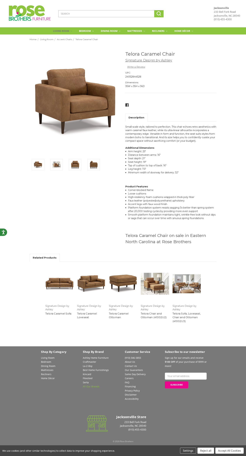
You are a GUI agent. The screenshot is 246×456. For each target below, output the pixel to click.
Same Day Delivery (135, 374)
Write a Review (136, 66)
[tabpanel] (59, 290)
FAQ (127, 382)
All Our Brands (91, 386)
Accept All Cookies (229, 450)
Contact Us (131, 366)
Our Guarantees (134, 370)
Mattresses (135, 30)
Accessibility (132, 398)
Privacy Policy (132, 390)
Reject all (205, 450)
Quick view (59, 284)
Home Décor (182, 30)
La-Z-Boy (87, 366)
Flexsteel (88, 378)
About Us (130, 361)
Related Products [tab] (45, 257)
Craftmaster (89, 361)
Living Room (61, 30)
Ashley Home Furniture (96, 357)
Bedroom (85, 30)
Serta (86, 382)
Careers (129, 378)
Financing (130, 386)
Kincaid (87, 374)
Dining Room (109, 30)
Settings (188, 450)
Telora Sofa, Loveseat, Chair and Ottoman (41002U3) (187, 317)
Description (136, 117)
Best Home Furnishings (96, 370)
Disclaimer (131, 394)
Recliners (158, 30)
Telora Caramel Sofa (58, 313)
